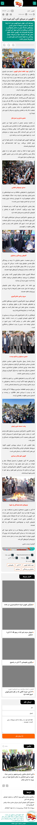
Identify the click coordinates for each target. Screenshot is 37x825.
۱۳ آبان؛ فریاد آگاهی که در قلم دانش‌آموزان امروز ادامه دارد (19, 693)
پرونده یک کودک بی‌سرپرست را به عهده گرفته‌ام (19, 808)
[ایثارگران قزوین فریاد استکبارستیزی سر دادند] (18, 591)
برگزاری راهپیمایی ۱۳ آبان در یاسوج (21, 662)
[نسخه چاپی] (3, 14)
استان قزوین (21, 71)
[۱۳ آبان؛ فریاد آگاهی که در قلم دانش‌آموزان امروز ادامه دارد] (18, 676)
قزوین (32, 11)
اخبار (28, 11)
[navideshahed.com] (31, 816)
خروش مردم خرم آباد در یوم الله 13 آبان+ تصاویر (19, 633)
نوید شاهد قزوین (29, 565)
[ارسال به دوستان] (11, 14)
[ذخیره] (7, 14)
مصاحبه (18, 569)
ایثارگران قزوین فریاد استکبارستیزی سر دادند (18, 604)
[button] (7, 785)
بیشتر (6, 746)
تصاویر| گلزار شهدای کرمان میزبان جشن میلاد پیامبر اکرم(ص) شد (18, 803)
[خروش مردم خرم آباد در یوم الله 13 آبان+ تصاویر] (18, 619)
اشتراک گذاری (11, 558)
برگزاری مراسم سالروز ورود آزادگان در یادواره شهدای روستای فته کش (18, 798)
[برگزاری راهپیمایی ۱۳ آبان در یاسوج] (18, 649)
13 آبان (19, 565)
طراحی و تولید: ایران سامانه (18, 823)
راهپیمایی (11, 565)
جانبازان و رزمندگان (28, 569)
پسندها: (23, 558)
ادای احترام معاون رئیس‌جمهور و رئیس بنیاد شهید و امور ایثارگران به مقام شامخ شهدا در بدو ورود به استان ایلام (18, 777)
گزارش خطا (8, 555)
